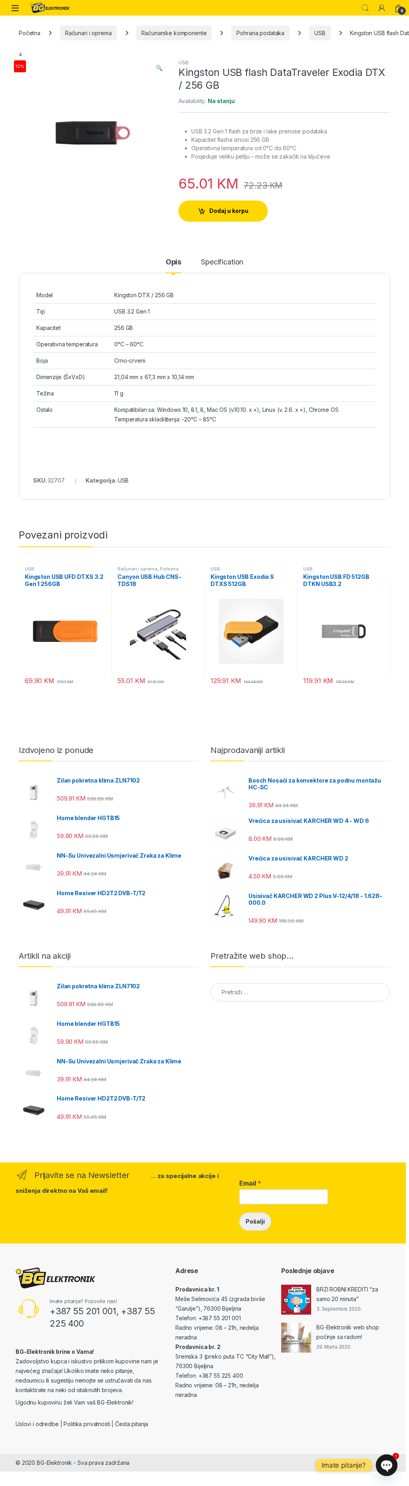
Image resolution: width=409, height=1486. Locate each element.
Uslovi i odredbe (37, 1423)
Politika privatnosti (87, 1423)
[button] (159, 68)
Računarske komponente (173, 33)
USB (320, 33)
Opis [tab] (173, 262)
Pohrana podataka (260, 33)
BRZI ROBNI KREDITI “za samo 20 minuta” (347, 1294)
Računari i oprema (88, 33)
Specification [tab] (222, 262)
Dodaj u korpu (228, 210)
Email (250, 1183)
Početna (29, 33)
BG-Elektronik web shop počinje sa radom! (347, 1332)
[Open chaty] (386, 1465)
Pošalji (255, 1221)
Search (365, 8)
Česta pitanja (131, 1423)
